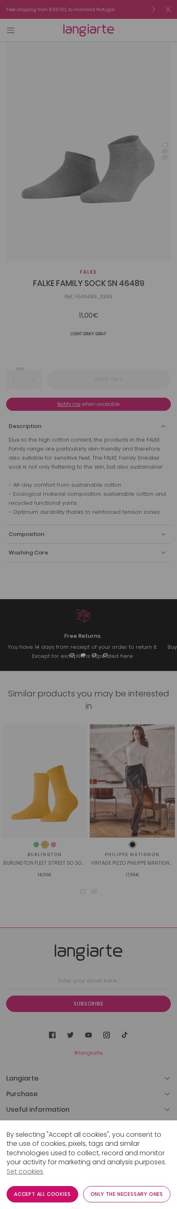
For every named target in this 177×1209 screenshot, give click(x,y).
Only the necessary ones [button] (127, 1194)
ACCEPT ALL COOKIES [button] (42, 1194)
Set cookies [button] (25, 1171)
